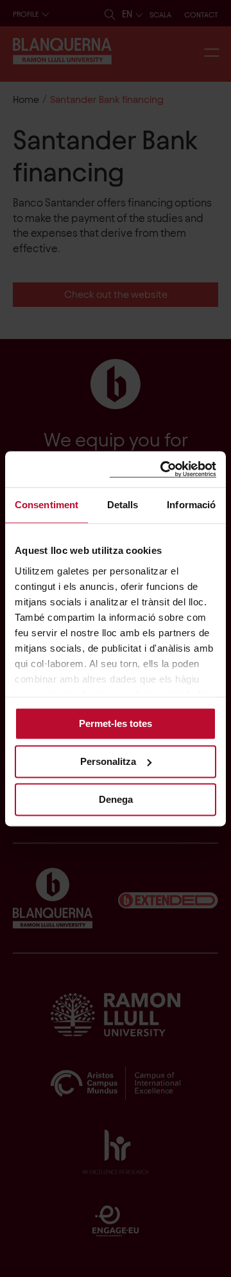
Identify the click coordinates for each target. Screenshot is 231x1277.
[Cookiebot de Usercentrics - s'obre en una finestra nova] (163, 469)
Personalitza (108, 761)
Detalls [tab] (123, 504)
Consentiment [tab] (46, 504)
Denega (116, 799)
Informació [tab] (191, 504)
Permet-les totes (115, 723)
